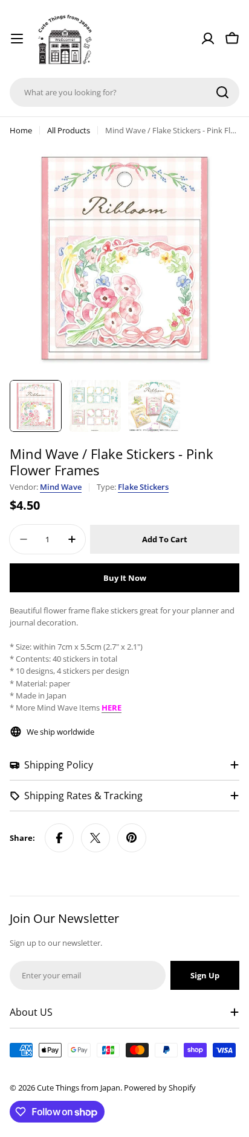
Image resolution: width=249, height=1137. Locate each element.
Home (21, 130)
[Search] (222, 92)
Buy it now (124, 577)
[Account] (208, 38)
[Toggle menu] (17, 38)
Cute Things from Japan (78, 1087)
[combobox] (124, 92)
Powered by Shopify (160, 1087)
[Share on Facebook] (59, 837)
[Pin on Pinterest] (131, 837)
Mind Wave (61, 486)
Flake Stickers (143, 486)
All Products (68, 130)
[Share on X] (95, 837)
